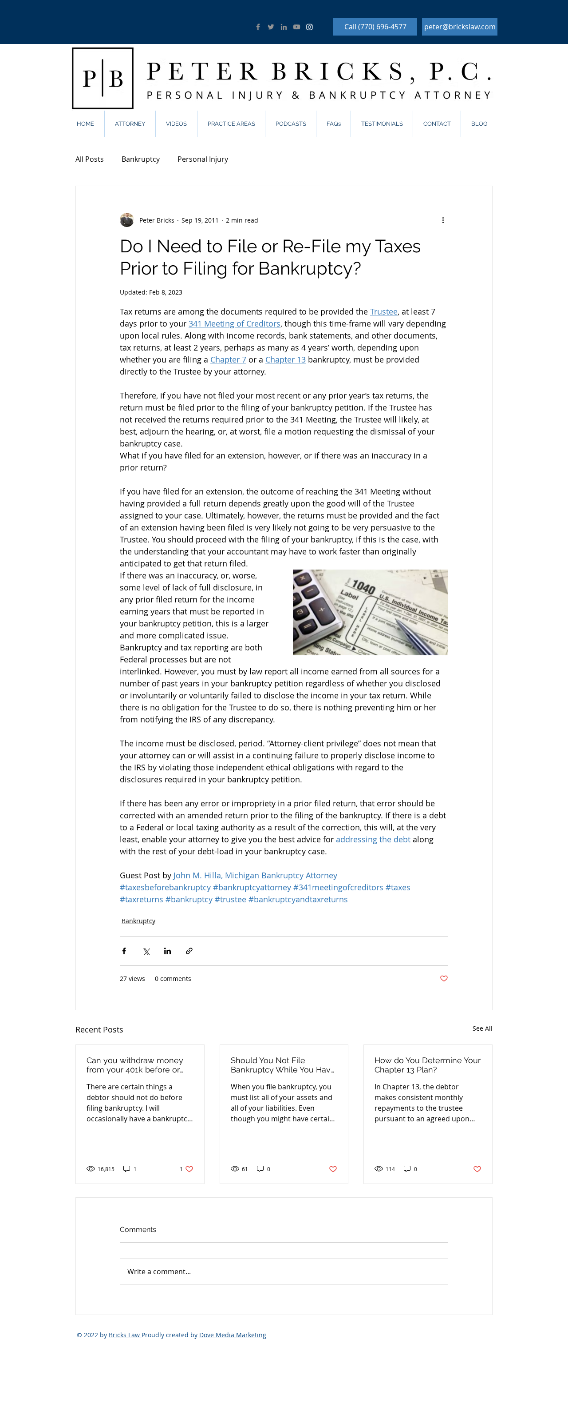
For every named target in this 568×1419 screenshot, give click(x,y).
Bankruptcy (141, 159)
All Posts (89, 159)
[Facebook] (258, 27)
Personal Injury (203, 159)
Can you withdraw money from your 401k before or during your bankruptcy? (135, 1065)
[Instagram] (309, 27)
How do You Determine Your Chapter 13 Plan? (428, 1065)
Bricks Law (125, 1335)
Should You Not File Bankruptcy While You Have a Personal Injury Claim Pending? (283, 1065)
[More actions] (443, 220)
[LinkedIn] (284, 27)
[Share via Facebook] (124, 951)
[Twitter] (271, 27)
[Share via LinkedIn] (167, 951)
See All (483, 1028)
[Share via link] (189, 951)
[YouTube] (296, 27)
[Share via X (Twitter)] (146, 951)
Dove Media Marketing (232, 1335)
